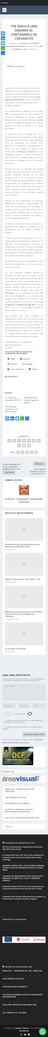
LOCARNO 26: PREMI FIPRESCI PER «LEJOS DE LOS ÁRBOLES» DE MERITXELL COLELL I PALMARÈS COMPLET (22, 878)
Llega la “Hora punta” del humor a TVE (23, 579)
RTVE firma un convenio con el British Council (11, 409)
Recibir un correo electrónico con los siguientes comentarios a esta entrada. (22, 721)
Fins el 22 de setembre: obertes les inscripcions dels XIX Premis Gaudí (22, 848)
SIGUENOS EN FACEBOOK (14, 919)
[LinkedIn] (2, 38)
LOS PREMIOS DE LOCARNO (14, 1012)
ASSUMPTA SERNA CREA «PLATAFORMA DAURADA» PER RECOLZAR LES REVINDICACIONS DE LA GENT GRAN (23, 867)
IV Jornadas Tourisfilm (15, 649)
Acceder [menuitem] (4, 3)
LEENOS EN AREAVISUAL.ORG (18, 967)
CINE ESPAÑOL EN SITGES (15, 797)
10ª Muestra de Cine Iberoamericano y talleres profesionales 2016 (22, 545)
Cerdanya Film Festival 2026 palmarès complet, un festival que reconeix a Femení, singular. (24, 897)
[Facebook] (2, 33)
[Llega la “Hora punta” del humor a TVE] (24, 564)
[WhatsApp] (2, 48)
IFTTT (10, 348)
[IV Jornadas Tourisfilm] (24, 633)
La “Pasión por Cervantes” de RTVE (13, 398)
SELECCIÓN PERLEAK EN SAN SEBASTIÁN (22, 818)
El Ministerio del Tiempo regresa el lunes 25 (31, 400)
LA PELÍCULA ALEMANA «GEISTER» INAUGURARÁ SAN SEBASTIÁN (19, 810)
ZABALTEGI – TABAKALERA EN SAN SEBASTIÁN (20, 790)
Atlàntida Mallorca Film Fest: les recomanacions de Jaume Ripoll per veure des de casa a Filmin (23, 887)
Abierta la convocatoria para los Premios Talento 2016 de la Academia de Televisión (24, 614)
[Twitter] (2, 43)
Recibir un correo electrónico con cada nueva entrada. (21, 728)
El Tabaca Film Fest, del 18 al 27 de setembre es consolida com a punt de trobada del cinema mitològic (22, 857)
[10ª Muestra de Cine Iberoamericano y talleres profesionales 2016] (24, 529)
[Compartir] (2, 53)
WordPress (24, 1031)
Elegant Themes (22, 1028)
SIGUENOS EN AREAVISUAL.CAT (20, 843)
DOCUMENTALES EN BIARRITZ (17, 803)
